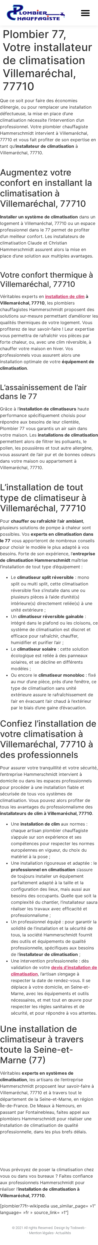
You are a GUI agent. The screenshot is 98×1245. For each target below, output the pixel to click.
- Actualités (62, 1233)
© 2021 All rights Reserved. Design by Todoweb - (49, 1228)
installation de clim (65, 296)
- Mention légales (40, 1233)
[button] (85, 13)
